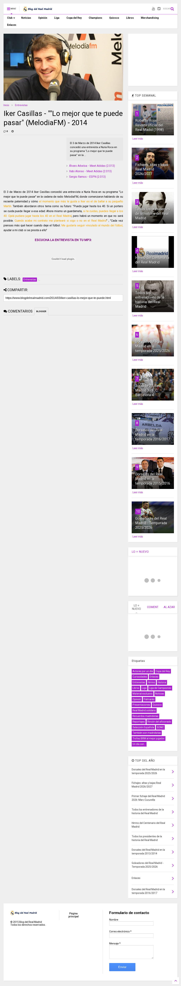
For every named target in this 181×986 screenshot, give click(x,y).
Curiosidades (140, 676)
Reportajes (139, 721)
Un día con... (139, 744)
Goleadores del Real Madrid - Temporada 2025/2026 (151, 523)
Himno (151, 682)
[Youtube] (153, 9)
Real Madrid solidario (144, 710)
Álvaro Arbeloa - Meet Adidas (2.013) (92, 165)
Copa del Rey (74, 17)
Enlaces (11, 24)
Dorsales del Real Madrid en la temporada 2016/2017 (152, 434)
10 (138, 511)
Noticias (26, 17)
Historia (162, 682)
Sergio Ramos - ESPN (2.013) (87, 176)
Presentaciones (141, 704)
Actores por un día (143, 671)
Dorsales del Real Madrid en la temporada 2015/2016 (152, 478)
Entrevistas (21, 105)
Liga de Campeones (160, 688)
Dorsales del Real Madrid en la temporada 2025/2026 (152, 346)
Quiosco (114, 17)
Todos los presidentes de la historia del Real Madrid (152, 213)
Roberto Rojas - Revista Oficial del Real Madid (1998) (149, 125)
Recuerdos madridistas (145, 716)
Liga (56, 17)
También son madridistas (147, 732)
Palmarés (149, 699)
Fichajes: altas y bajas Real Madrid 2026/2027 (151, 169)
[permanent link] (12, 131)
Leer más (138, 138)
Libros (130, 17)
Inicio (6, 105)
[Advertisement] (30, 160)
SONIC (160, 727)
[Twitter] (158, 9)
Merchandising (150, 17)
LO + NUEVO (140, 551)
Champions (95, 17)
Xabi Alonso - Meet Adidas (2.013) (90, 171)
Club (9, 17)
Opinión (42, 17)
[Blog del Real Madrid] (37, 10)
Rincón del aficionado (159, 721)
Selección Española (143, 727)
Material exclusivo (143, 693)
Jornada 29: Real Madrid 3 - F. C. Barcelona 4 (148, 390)
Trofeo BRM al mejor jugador (149, 738)
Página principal (73, 915)
